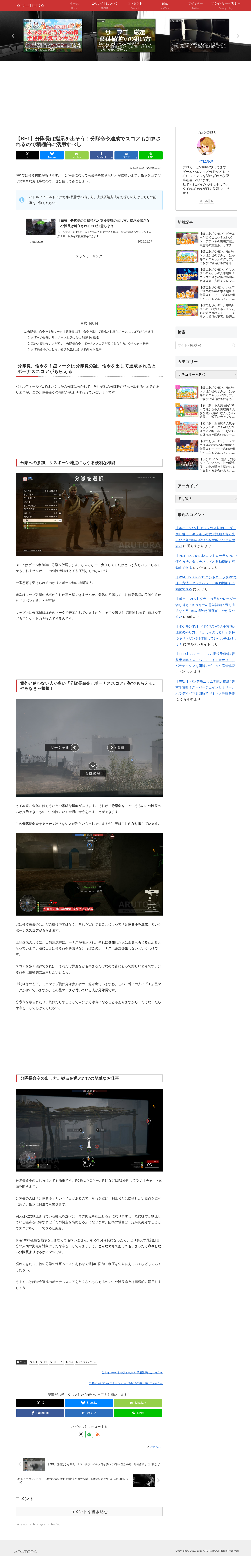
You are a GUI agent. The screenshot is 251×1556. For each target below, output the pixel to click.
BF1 (35, 1362)
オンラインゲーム (87, 1362)
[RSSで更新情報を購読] (97, 1434)
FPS (45, 1362)
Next (238, 36)
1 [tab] (117, 57)
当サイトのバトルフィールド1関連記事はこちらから (132, 1372)
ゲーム (23, 1362)
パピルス (206, 161)
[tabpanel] (52, 36)
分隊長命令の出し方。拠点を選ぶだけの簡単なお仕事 (66, 349)
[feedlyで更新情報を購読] (89, 1434)
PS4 (71, 1362)
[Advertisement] (89, 104)
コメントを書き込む (89, 1511)
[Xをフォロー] (80, 1434)
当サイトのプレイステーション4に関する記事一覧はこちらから (126, 1383)
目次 (83, 323)
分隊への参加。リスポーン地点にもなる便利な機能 (65, 337)
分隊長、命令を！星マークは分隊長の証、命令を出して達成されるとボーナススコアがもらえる (90, 331)
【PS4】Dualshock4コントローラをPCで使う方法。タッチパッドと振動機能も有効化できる (206, 562)
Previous (13, 36)
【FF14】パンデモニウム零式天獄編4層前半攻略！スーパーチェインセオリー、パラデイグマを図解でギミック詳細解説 (205, 660)
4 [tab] (134, 57)
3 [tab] (128, 57)
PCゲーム (58, 1362)
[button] (233, 345)
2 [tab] (123, 57)
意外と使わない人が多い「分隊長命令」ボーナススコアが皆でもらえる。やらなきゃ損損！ (91, 343)
